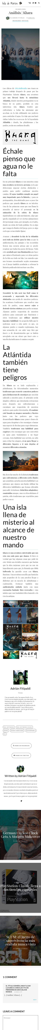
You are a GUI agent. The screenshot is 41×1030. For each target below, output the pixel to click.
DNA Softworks (21, 88)
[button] (10, 604)
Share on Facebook (22, 745)
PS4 (5, 734)
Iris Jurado (21, 894)
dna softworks (9, 727)
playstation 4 (30, 730)
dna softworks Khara (24, 727)
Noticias (25, 20)
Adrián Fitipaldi (18, 18)
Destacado (17, 20)
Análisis (31, 18)
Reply (35, 999)
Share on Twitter (22, 755)
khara (6, 730)
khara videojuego (17, 730)
